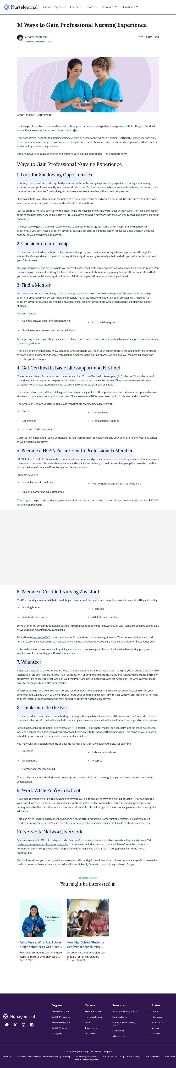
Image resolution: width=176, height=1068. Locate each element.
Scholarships (118, 1030)
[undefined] (20, 7)
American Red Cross (128, 678)
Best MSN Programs (61, 1022)
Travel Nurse (91, 1028)
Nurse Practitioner (93, 1017)
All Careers (90, 1033)
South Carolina (158, 1022)
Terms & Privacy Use (111, 1056)
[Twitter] (16, 1025)
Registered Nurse (93, 1011)
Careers (90, 1005)
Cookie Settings (133, 1056)
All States (156, 1033)
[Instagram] (24, 1025)
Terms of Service (152, 1056)
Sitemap (66, 1056)
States (156, 1005)
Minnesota (157, 1017)
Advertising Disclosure (85, 1056)
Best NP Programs (60, 1028)
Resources (119, 1005)
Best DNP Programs (61, 1017)
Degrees (57, 1005)
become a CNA (41, 637)
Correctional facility (34, 768)
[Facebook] (7, 1025)
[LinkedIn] (32, 1025)
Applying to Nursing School (124, 1011)
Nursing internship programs (34, 267)
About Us (7, 1056)
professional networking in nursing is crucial (42, 844)
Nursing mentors (27, 313)
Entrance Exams (119, 1017)
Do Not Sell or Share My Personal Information (37, 1056)
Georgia (155, 1011)
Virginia (155, 1028)
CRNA (87, 1022)
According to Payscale (53, 641)
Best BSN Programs (61, 1011)
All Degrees (57, 1033)
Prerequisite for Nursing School (123, 1023)
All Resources (118, 1036)
